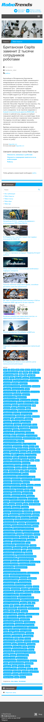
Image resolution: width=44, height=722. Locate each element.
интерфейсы (16, 460)
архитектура (35, 392)
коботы (32, 471)
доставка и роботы (29, 444)
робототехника (9, 592)
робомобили (15, 589)
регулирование (9, 584)
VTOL (12, 378)
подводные (7, 540)
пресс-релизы (18, 554)
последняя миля (33, 548)
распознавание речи (11, 581)
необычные (28, 513)
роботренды (29, 592)
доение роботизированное (13, 438)
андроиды (7, 389)
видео (28, 408)
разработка (32, 578)
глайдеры (17, 425)
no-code (36, 373)
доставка (21, 441)
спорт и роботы (26, 631)
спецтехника (33, 628)
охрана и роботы (9, 534)
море (5, 504)
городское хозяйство (11, 427)
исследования (8, 466)
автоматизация (35, 378)
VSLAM (6, 378)
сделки (17, 611)
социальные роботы (20, 628)
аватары (18, 378)
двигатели (21, 436)
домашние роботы (10, 441)
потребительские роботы (12, 551)
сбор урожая (22, 609)
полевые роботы (9, 545)
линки (33, 491)
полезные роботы (22, 545)
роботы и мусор (25, 595)
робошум (23, 603)
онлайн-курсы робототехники (23, 529)
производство (35, 562)
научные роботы (16, 513)
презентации (8, 554)
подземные (31, 540)
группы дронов (9, 433)
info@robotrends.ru (9, 716)
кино (21, 471)
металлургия (32, 499)
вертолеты (21, 408)
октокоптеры (8, 529)
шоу (35, 669)
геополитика (19, 419)
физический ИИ (22, 658)
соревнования (8, 622)
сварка (6, 611)
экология (25, 672)
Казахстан (32, 466)
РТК (11, 606)
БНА (36, 403)
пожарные (7, 543)
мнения (6, 502)
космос (23, 485)
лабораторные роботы (18, 488)
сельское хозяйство (10, 614)
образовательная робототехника (25, 521)
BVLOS (27, 370)
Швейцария (22, 669)
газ (12, 419)
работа (6, 576)
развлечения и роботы (11, 578)
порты (25, 548)
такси (21, 639)
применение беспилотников (26, 556)
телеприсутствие (9, 642)
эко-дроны (17, 672)
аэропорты (17, 395)
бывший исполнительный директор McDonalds (18, 112)
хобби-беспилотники (16, 663)
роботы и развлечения (25, 598)
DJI (20, 373)
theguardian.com (13, 144)
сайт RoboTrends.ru (10, 609)
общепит (22, 524)
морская (12, 504)
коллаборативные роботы (12, 474)
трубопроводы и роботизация (25, 652)
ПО (36, 537)
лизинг (27, 491)
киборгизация (14, 471)
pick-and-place (8, 375)
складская (21, 617)
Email (16, 681)
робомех (7, 589)
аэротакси (26, 395)
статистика (29, 633)
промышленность (21, 567)
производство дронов (11, 565)
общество (7, 526)
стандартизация (19, 633)
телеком (27, 639)
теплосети (27, 642)
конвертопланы (27, 480)
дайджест (7, 436)
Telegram (22, 681)
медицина (30, 496)
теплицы (19, 642)
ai (8, 370)
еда (37, 447)
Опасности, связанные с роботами (19, 155)
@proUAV (21, 12)
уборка (6, 655)
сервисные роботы (32, 614)
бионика (20, 403)
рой (33, 603)
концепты (26, 482)
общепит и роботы (32, 524)
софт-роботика (9, 625)
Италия (24, 466)
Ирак (32, 460)
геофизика (28, 419)
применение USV (9, 556)
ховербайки (29, 663)
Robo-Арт (8, 204)
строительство (17, 636)
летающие (19, 491)
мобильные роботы (17, 502)
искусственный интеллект (12, 463)
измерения (36, 452)
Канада (17, 469)
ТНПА (25, 647)
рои (29, 603)
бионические (29, 403)
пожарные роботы (18, 543)
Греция (15, 430)
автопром (7, 384)
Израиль (6, 455)
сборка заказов (34, 609)
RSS (12, 681)
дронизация (8, 447)
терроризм (7, 644)
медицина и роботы (10, 499)
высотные (36, 417)
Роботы (10, 162)
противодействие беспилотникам (15, 573)
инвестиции (8, 458)
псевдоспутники (33, 573)
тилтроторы (17, 647)
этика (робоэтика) (26, 674)
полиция (33, 545)
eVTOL (25, 373)
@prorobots (21, 10)
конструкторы (16, 482)
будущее (15, 406)
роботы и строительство (12, 600)
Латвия (30, 488)
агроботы (15, 384)
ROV (16, 375)
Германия (7, 422)
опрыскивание (8, 532)
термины (35, 642)
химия (6, 663)
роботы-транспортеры (11, 603)
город (35, 425)
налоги (26, 510)
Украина (13, 655)
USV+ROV (31, 375)
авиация (25, 378)
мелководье (23, 499)
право (30, 551)
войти (34, 173)
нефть (6, 515)
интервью (7, 460)
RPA (20, 375)
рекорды (29, 587)
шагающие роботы (10, 669)
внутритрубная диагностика (28, 411)
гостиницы (33, 427)
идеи (29, 452)
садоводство (29, 606)
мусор (25, 504)
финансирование (9, 661)
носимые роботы (9, 518)
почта (24, 551)
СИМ (5, 617)
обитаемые (25, 518)
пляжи (31, 537)
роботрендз (19, 592)
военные (17, 414)
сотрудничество (29, 622)
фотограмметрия (23, 661)
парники (19, 534)
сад (22, 606)
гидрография (8, 425)
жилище (32, 449)
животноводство (22, 449)
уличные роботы (22, 655)
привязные (28, 554)
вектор (14, 408)
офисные (18, 532)
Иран (37, 460)
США (16, 639)
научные (7, 513)
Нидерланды (14, 515)
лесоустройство (9, 491)
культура (30, 485)
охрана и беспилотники (31, 532)
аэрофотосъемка (9, 397)
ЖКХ (38, 449)
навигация (7, 507)
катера (24, 469)
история (17, 466)
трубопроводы (8, 652)
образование (8, 521)
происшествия (8, 567)
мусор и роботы (34, 504)
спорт (6, 631)
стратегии (7, 636)
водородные (8, 414)
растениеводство (25, 581)
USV (25, 375)
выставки (7, 419)
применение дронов (10, 559)
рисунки (36, 587)
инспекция (31, 458)
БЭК (33, 406)
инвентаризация (30, 455)
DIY (39, 370)
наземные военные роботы (13, 510)
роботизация (34, 589)
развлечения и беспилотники (20, 576)
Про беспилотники (35, 12)
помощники (8, 548)
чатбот (27, 666)
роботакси (24, 589)
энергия (15, 674)
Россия (6, 606)
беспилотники (25, 400)
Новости (6, 42)
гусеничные (30, 433)
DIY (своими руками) (11, 373)
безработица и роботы (11, 400)
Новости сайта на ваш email (11, 718)
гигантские (15, 422)
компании (7, 480)
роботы (7, 73)
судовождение (28, 636)
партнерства (28, 534)
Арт (18, 392)
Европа (31, 447)
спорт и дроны (14, 631)
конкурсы (37, 480)
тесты (14, 644)
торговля (31, 647)
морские (19, 504)
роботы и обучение (10, 598)
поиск (28, 543)
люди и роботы (27, 493)
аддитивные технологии (12, 386)
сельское (24, 611)
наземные (24, 507)
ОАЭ (18, 518)
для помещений (31, 436)
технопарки (31, 644)
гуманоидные (19, 433)
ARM (17, 370)
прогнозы (7, 562)
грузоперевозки (25, 430)
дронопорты (17, 447)
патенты (36, 534)
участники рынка (9, 658)
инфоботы (25, 460)
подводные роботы (19, 540)
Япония (22, 677)
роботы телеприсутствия (30, 600)
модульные (29, 502)
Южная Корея (8, 677)
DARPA (33, 370)
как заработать (9, 469)
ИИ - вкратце (19, 455)
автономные (34, 381)
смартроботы (24, 620)
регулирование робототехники (14, 587)
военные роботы (9, 417)
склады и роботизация (11, 620)
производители (24, 562)
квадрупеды (32, 469)
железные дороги (9, 449)
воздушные (20, 417)
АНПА (27, 389)
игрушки (23, 452)
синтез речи (13, 617)
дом (38, 438)
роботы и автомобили (11, 595)
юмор (17, 677)
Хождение (7, 666)
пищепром (24, 537)
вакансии (7, 408)
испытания (26, 463)
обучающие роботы (10, 524)
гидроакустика (25, 422)
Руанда (16, 606)
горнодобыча (26, 425)
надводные (16, 507)
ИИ (12, 455)
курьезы (37, 485)
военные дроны (26, 414)
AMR (12, 370)
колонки (25, 474)
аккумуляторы (26, 386)
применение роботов (26, 559)
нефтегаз (36, 513)
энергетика (7, 674)
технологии (22, 644)
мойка (36, 502)
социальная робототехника (24, 625)
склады (29, 617)
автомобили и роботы (21, 381)
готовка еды (8, 430)
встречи (28, 417)
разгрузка (24, 578)
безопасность (21, 397)
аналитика (36, 386)
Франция (33, 661)
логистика (7, 493)
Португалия (17, 548)
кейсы (6, 471)
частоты (21, 666)
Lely (30, 373)
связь (12, 611)
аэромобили (8, 395)
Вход (40, 714)
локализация (16, 493)
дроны (25, 447)
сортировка (19, 622)
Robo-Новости (17, 42)
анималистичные (18, 389)
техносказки (8, 647)
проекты (14, 562)
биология (35, 400)
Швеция (30, 669)
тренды (31, 650)
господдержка (24, 427)
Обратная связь (10, 692)
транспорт (7, 650)
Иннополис (23, 458)
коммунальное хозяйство (26, 477)
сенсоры (21, 614)
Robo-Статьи (9, 199)
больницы (7, 406)
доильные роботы (29, 438)
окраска (35, 526)
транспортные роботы (19, 650)
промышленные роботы (12, 570)
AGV (5, 370)
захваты (6, 452)
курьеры (6, 488)
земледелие (15, 452)
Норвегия (36, 515)
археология (25, 392)
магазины (7, 496)
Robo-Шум (8, 201)
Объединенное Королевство (21, 526)
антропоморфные (10, 392)
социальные (8, 628)
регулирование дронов (23, 584)
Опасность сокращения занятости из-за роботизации (21, 158)
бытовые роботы (25, 406)
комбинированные (10, 477)
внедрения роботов (10, 411)
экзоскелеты (8, 672)
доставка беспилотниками (12, 444)
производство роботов (27, 565)
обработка (34, 518)
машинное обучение (19, 496)
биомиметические (10, 403)
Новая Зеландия (25, 515)
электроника (34, 672)
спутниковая (8, 633)
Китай (27, 471)
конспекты (7, 482)
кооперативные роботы (11, 485)
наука (32, 510)
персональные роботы (11, 537)
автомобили (8, 381)
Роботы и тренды (35, 10)
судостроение (8, 639)
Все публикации (10, 194)
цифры (14, 666)
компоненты (16, 480)
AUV (22, 370)
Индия (15, 458)
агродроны (23, 384)
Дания (14, 436)
